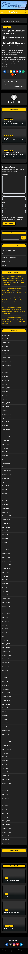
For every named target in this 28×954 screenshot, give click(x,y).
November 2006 (6, 655)
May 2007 (4, 632)
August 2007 (5, 621)
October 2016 (5, 350)
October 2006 (6, 659)
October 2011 (5, 440)
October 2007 (6, 613)
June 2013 (5, 391)
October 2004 (6, 745)
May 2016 (4, 354)
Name (4, 195)
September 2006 (6, 662)
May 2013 (4, 395)
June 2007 (5, 629)
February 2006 (6, 689)
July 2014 (4, 384)
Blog (3, 855)
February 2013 (6, 403)
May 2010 (4, 497)
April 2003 (5, 813)
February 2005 (6, 730)
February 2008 (6, 598)
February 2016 (6, 357)
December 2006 (6, 651)
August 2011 (5, 448)
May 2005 (4, 719)
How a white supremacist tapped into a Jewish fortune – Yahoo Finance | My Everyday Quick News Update (12, 300)
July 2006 (5, 670)
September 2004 (6, 749)
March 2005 (5, 726)
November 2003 (6, 787)
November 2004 (6, 741)
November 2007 (6, 610)
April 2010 (5, 501)
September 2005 (6, 704)
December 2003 (6, 783)
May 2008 (4, 587)
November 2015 (6, 361)
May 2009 (4, 542)
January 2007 (6, 647)
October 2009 (6, 523)
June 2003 (5, 806)
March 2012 (5, 425)
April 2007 (5, 636)
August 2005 (5, 708)
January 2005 (6, 734)
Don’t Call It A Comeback (9, 257)
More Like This (8, 122)
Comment (5, 174)
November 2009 (6, 519)
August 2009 (5, 531)
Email (4, 202)
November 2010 (6, 474)
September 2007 (6, 617)
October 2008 (6, 568)
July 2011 (4, 452)
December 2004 (6, 738)
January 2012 (6, 433)
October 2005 (6, 700)
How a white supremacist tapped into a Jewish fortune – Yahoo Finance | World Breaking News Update (12, 319)
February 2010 (6, 508)
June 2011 (5, 455)
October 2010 (5, 478)
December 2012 (6, 410)
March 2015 (5, 376)
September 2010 (6, 482)
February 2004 (6, 775)
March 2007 (5, 640)
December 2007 (6, 606)
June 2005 (5, 715)
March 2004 (5, 772)
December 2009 (6, 516)
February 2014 (6, 388)
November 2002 (6, 832)
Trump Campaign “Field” (8, 250)
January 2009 (6, 557)
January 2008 (6, 602)
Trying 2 (4, 254)
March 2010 (5, 504)
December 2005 (6, 696)
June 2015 (5, 372)
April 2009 (5, 546)
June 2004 (5, 760)
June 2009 (5, 538)
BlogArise (22, 950)
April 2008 (5, 591)
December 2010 (6, 470)
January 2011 (5, 467)
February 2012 (6, 429)
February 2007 (6, 644)
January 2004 (6, 779)
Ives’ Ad (6, 138)
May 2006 (4, 677)
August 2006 (5, 666)
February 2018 (6, 342)
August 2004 (5, 753)
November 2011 (6, 436)
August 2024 (5, 339)
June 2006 (5, 674)
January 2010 (6, 512)
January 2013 (6, 406)
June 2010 (5, 493)
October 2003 (6, 790)
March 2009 (5, 549)
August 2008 (5, 576)
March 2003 (5, 817)
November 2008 (6, 565)
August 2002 (5, 843)
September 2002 (6, 839)
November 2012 (6, 414)
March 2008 (5, 595)
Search (14, 233)
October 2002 (6, 836)
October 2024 (6, 335)
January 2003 (6, 824)
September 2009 (6, 527)
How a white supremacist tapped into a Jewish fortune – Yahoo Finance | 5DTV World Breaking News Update (12, 309)
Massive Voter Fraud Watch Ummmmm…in (19, 84)
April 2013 (4, 399)
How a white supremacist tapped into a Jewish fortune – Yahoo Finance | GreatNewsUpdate (12, 290)
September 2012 (6, 418)
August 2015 (5, 369)
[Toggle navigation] (2, 12)
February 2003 (6, 821)
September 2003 (6, 794)
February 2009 (6, 553)
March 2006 (5, 685)
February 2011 (6, 463)
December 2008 (6, 561)
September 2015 (6, 365)
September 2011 (6, 444)
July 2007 (5, 625)
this (3, 62)
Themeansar (14, 952)
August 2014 (5, 380)
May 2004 (4, 764)
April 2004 (5, 768)
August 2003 (5, 798)
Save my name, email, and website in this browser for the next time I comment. (13, 218)
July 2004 (5, 757)
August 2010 (5, 485)
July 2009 (5, 534)
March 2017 (5, 346)
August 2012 (5, 421)
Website (4, 209)
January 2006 (6, 693)
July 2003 (5, 802)
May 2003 (4, 809)
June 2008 (5, 583)
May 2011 (4, 459)
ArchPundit (13, 12)
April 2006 (5, 681)
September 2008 (6, 572)
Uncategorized (7, 27)
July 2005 (5, 711)
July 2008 (5, 580)
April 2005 (5, 723)
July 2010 (4, 489)
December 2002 (6, 828)
